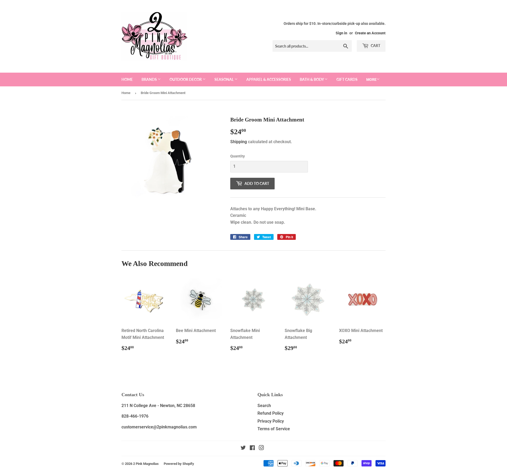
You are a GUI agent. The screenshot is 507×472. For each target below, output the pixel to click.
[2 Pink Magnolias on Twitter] (243, 448)
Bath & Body (312, 79)
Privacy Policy (270, 421)
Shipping (238, 141)
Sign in (341, 33)
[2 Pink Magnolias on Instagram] (261, 448)
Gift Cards (347, 79)
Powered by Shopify (179, 464)
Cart (375, 45)
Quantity (237, 156)
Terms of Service (273, 428)
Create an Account (370, 33)
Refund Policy (270, 413)
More (371, 79)
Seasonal (224, 79)
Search (264, 405)
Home (127, 79)
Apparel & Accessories (268, 79)
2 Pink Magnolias (146, 464)
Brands (150, 79)
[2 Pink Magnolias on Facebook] (252, 448)
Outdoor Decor (186, 79)
